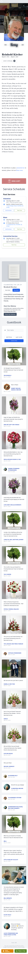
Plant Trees (19, 210)
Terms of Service (18, 947)
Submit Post (14, 340)
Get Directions (8, 210)
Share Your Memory (10, 314)
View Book (7, 290)
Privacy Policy (10, 947)
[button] (14, 356)
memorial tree (21, 168)
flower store (19, 170)
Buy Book (16, 290)
